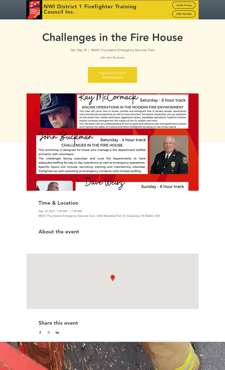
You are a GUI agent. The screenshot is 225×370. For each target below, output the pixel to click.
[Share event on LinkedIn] (57, 332)
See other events (112, 77)
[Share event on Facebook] (40, 332)
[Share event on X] (48, 332)
